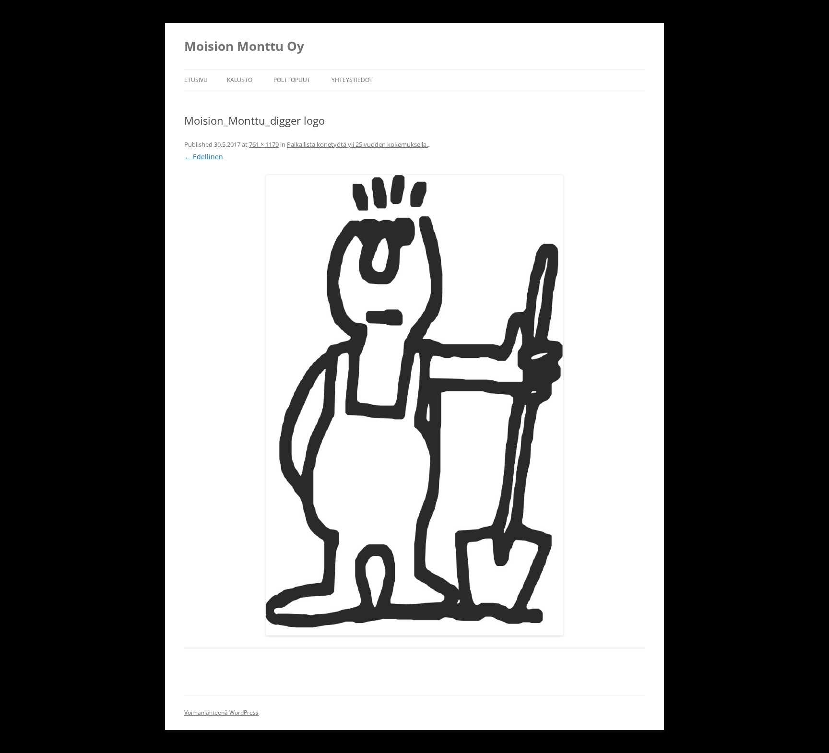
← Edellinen (203, 156)
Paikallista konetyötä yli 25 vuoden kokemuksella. (357, 144)
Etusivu (196, 80)
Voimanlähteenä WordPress (221, 712)
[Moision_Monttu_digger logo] (414, 405)
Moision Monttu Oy (244, 46)
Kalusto (239, 80)
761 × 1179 (264, 144)
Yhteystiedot (352, 80)
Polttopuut (291, 80)
